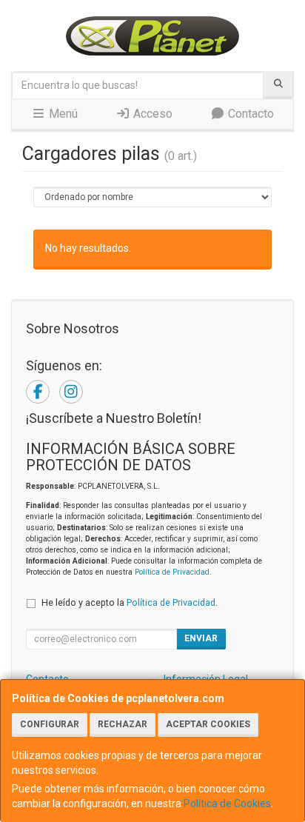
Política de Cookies (227, 803)
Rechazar (122, 724)
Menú (62, 114)
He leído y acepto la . (129, 602)
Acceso (151, 114)
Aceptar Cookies (208, 724)
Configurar (49, 724)
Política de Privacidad (172, 572)
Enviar (201, 638)
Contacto (249, 114)
